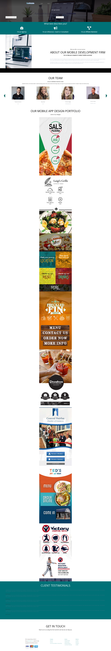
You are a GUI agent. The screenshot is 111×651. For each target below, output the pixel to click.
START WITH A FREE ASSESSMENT (11, 17)
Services (65, 3)
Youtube (77, 640)
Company (51, 639)
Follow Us (77, 639)
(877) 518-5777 (30, 641)
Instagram (77, 643)
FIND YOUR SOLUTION (60, 17)
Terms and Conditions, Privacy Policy (56, 643)
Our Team (57, 3)
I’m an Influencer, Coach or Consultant (55, 32)
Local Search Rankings (68, 644)
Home (41, 3)
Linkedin (77, 644)
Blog (72, 3)
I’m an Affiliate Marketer (89, 32)
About (48, 3)
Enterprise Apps (67, 640)
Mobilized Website (68, 643)
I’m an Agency (21, 32)
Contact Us (80, 3)
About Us (51, 640)
